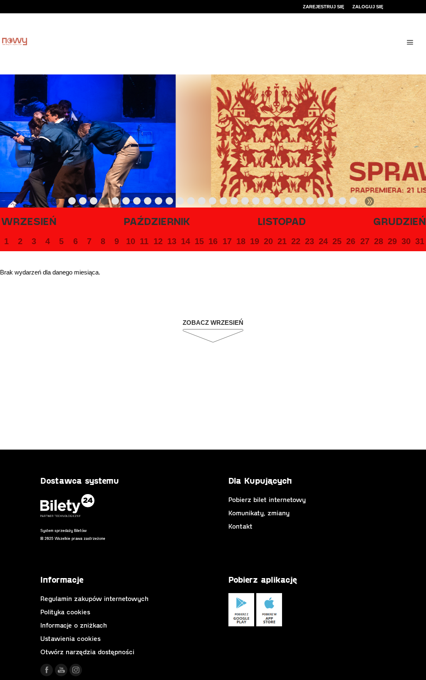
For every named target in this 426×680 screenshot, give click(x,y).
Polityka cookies (65, 612)
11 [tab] (180, 202)
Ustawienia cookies (70, 638)
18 (240, 241)
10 (130, 241)
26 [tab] (343, 202)
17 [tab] (245, 202)
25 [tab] (332, 202)
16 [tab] (234, 202)
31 (419, 241)
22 (295, 241)
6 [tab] (126, 202)
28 (378, 241)
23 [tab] (310, 202)
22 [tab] (299, 202)
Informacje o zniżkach (73, 625)
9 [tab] (159, 202)
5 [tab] (115, 202)
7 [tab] (137, 202)
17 (227, 241)
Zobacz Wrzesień (213, 322)
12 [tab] (191, 202)
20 (268, 241)
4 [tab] (105, 202)
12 (158, 241)
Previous (54, 201)
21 (282, 241)
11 (144, 241)
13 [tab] (202, 202)
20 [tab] (278, 202)
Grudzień (399, 221)
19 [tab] (267, 202)
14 (185, 241)
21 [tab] (289, 202)
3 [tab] (94, 202)
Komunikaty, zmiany (259, 513)
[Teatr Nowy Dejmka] (14, 42)
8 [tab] (148, 202)
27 (364, 241)
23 (309, 241)
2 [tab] (83, 202)
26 (350, 241)
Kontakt (240, 526)
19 (254, 241)
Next (369, 201)
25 (337, 241)
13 (171, 241)
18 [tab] (256, 202)
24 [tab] (321, 202)
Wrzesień (29, 221)
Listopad (282, 221)
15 (199, 241)
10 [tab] (170, 202)
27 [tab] (353, 202)
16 (213, 241)
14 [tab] (213, 202)
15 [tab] (224, 202)
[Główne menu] (410, 42)
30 (406, 241)
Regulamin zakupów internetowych (94, 598)
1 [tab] (72, 202)
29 (392, 241)
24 (323, 241)
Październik (157, 221)
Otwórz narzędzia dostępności (87, 651)
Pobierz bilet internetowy (267, 499)
